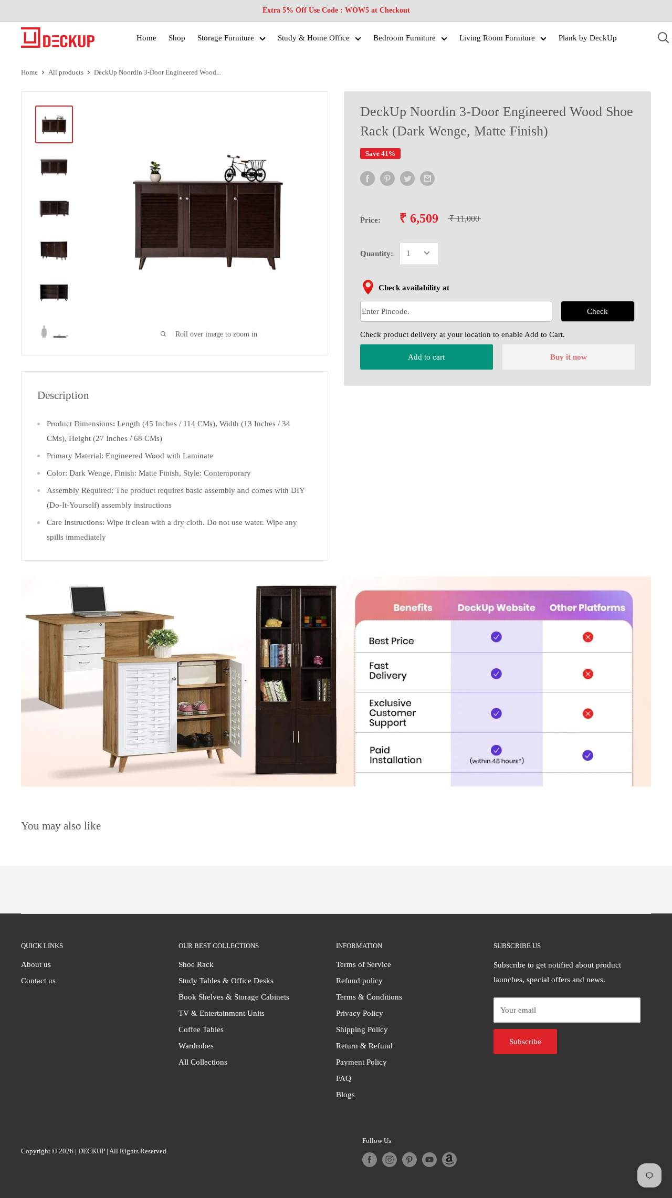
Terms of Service (363, 964)
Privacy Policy (359, 1013)
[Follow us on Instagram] (389, 1159)
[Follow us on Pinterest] (409, 1159)
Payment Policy (361, 1062)
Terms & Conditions (369, 997)
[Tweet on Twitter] (407, 178)
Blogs (345, 1094)
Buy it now (568, 357)
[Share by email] (427, 178)
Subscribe (525, 1041)
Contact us (38, 980)
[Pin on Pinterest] (387, 178)
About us (36, 964)
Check (597, 311)
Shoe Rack (196, 964)
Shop (177, 38)
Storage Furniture (225, 38)
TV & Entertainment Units (221, 1013)
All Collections (202, 1062)
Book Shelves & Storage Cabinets (233, 997)
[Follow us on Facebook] (369, 1159)
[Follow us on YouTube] (429, 1159)
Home (146, 38)
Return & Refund (364, 1046)
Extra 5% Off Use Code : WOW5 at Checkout (336, 10)
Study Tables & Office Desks (226, 980)
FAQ (343, 1078)
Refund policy (359, 980)
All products (65, 72)
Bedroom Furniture (404, 38)
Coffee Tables (201, 1029)
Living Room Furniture (497, 38)
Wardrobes (196, 1046)
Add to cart (426, 357)
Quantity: (376, 253)
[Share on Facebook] (367, 178)
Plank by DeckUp (588, 38)
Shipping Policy (362, 1029)
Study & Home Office (314, 38)
